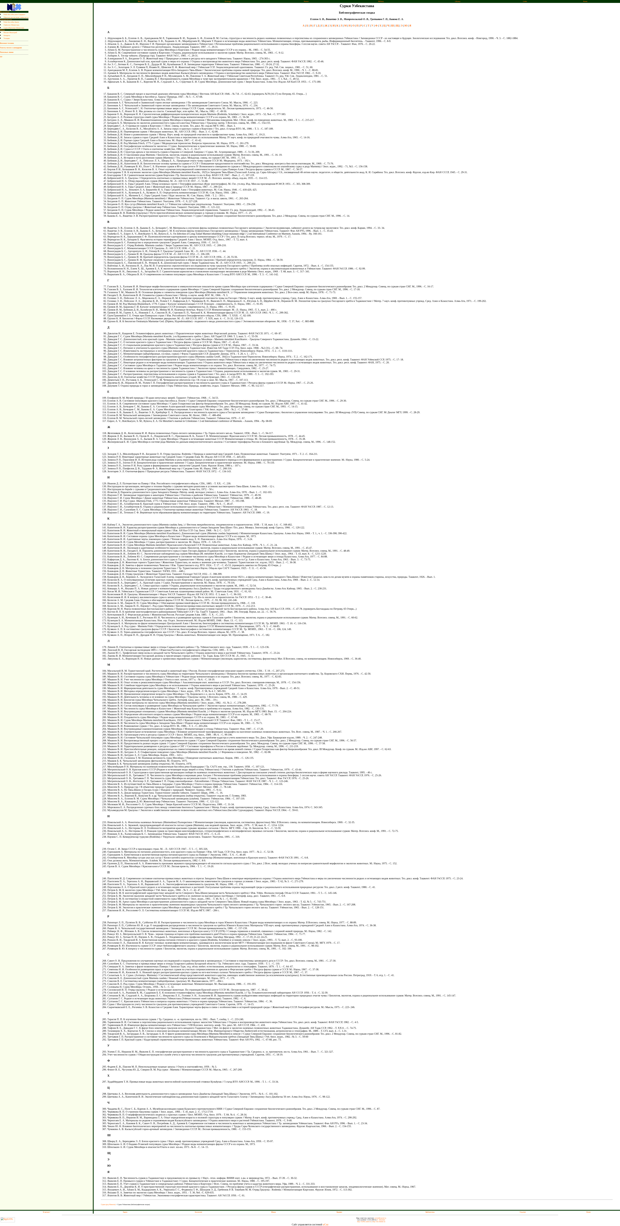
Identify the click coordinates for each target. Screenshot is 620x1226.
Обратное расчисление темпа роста (16, 17)
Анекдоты (7, 35)
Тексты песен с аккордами (11, 48)
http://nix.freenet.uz (378, 1221)
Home (585, 1)
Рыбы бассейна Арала (11, 22)
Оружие (339, 1212)
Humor (306, 1)
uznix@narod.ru (380, 1218)
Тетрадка (7, 38)
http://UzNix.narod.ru (364, 1221)
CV (1, 57)
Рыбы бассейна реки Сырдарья (14, 14)
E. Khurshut (381, 1220)
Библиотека (430, 1212)
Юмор (2, 30)
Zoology (228, 1)
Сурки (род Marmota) (108, 1204)
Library (457, 1)
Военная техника (7, 43)
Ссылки (523, 1212)
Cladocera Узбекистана (11, 25)
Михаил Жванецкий (10, 32)
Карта (125, 1212)
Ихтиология (4, 12)
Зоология (198, 1212)
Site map (141, 1)
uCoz (325, 1224)
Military (381, 1)
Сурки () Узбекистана (14, 28)
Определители (6, 19)
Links (525, 1)
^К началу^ (46, 1212)
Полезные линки (6, 52)
